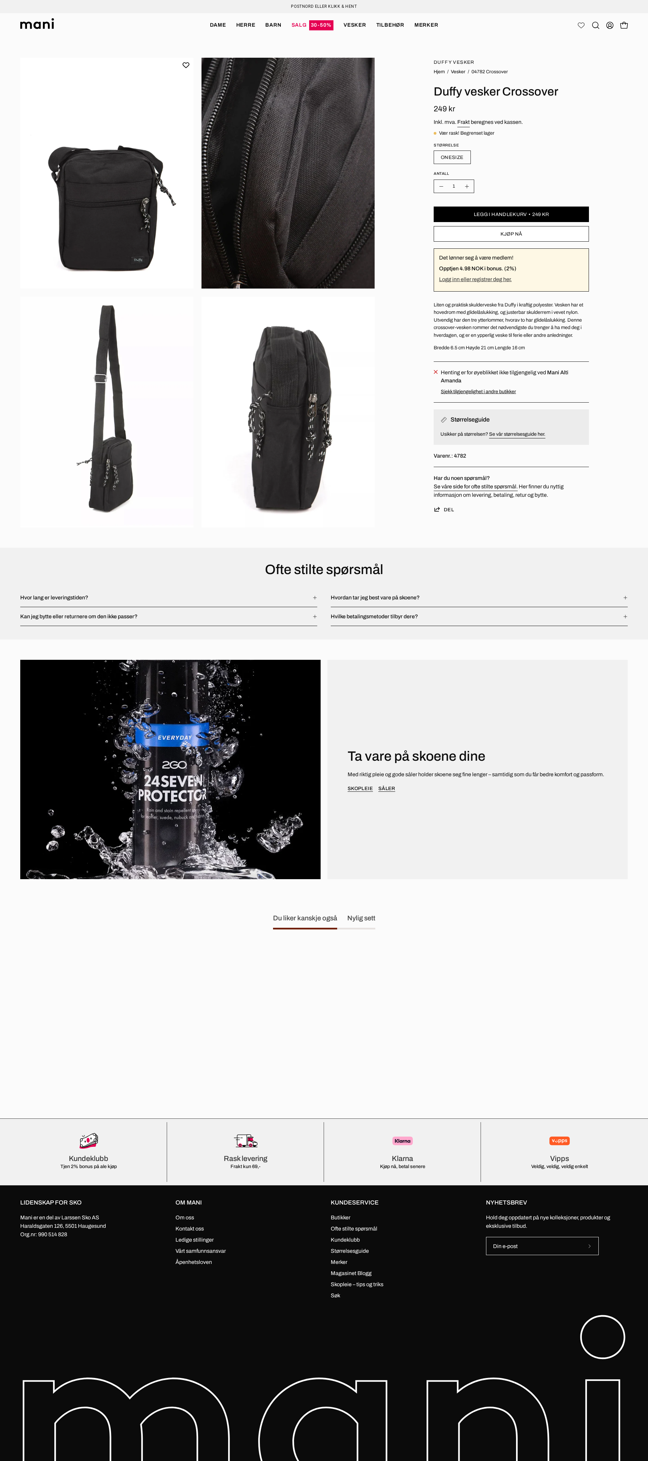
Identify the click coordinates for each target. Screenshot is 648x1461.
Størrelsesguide (350, 1251)
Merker (339, 1262)
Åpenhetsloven (194, 1262)
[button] (313, 25)
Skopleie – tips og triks (357, 1284)
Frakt (463, 122)
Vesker (458, 71)
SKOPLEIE (360, 788)
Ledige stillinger (195, 1240)
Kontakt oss (190, 1229)
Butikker (340, 1217)
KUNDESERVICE (355, 1202)
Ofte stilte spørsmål (354, 1229)
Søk (335, 1295)
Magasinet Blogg (351, 1273)
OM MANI (189, 1202)
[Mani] (37, 25)
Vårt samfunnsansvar (201, 1251)
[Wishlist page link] (581, 25)
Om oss (185, 1217)
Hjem (439, 71)
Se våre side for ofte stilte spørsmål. (476, 486)
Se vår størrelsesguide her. (517, 434)
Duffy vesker (454, 62)
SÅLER (386, 788)
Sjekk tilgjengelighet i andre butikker (478, 391)
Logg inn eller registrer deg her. (475, 279)
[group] (324, 6)
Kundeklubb (345, 1240)
